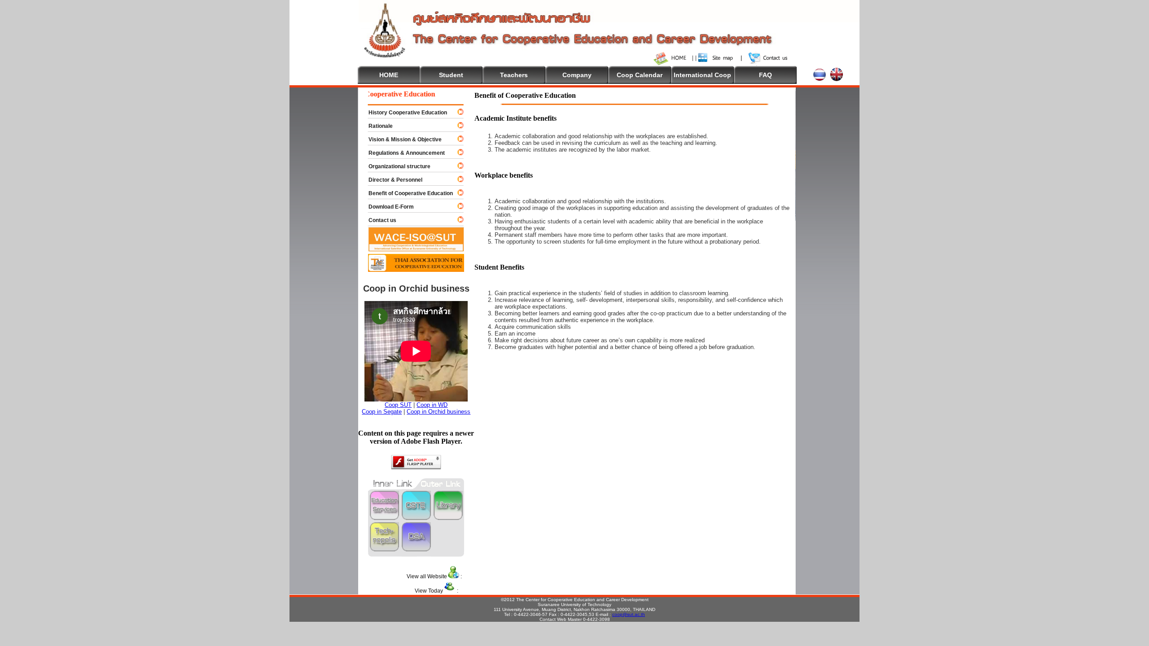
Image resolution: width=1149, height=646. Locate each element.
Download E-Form (387, 207)
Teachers (514, 75)
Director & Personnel (391, 180)
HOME (388, 75)
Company (577, 75)
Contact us (378, 220)
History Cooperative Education (403, 112)
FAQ (765, 75)
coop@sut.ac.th (628, 614)
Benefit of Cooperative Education (406, 193)
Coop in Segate (382, 411)
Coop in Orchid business (438, 411)
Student (451, 75)
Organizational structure (395, 166)
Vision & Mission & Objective (401, 139)
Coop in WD (432, 405)
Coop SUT (398, 405)
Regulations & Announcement (402, 153)
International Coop (702, 75)
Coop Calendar (639, 75)
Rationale (376, 126)
